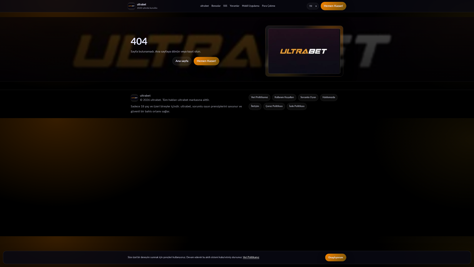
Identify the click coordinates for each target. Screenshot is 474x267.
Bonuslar (216, 6)
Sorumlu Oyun (308, 97)
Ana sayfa (182, 61)
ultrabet (204, 6)
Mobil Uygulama (250, 6)
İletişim (255, 106)
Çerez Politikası (274, 106)
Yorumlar (234, 6)
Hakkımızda (329, 97)
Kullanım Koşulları (284, 97)
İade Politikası (296, 106)
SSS (225, 6)
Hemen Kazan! (333, 5)
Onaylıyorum (335, 257)
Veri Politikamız (259, 97)
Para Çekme (268, 6)
